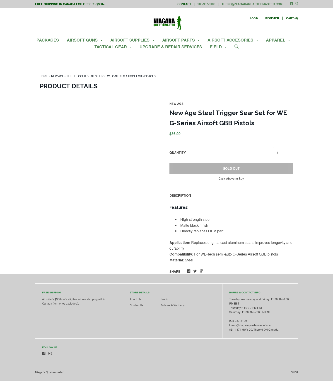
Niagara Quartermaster (49, 372)
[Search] (236, 48)
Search (165, 299)
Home (44, 76)
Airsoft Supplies (130, 40)
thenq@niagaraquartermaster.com (252, 4)
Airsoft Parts (179, 40)
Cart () (292, 18)
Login (254, 18)
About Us (135, 299)
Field (216, 47)
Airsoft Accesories (231, 40)
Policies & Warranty (173, 305)
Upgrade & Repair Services (171, 47)
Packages (47, 40)
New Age (176, 103)
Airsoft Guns (83, 40)
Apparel (276, 40)
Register (272, 18)
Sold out (231, 168)
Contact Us (136, 305)
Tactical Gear (111, 47)
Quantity (177, 152)
